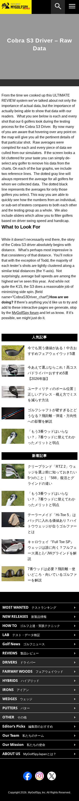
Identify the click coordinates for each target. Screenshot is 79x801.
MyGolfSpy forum (25, 313)
